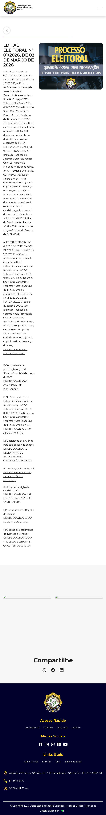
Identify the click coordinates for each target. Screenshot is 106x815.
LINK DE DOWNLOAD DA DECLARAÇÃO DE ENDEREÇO (17, 476)
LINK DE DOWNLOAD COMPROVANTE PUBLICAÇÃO (15, 385)
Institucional (32, 728)
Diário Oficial (31, 762)
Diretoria (48, 728)
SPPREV (46, 762)
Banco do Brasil (73, 762)
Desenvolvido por (57, 811)
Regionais (62, 728)
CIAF (58, 762)
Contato (76, 728)
